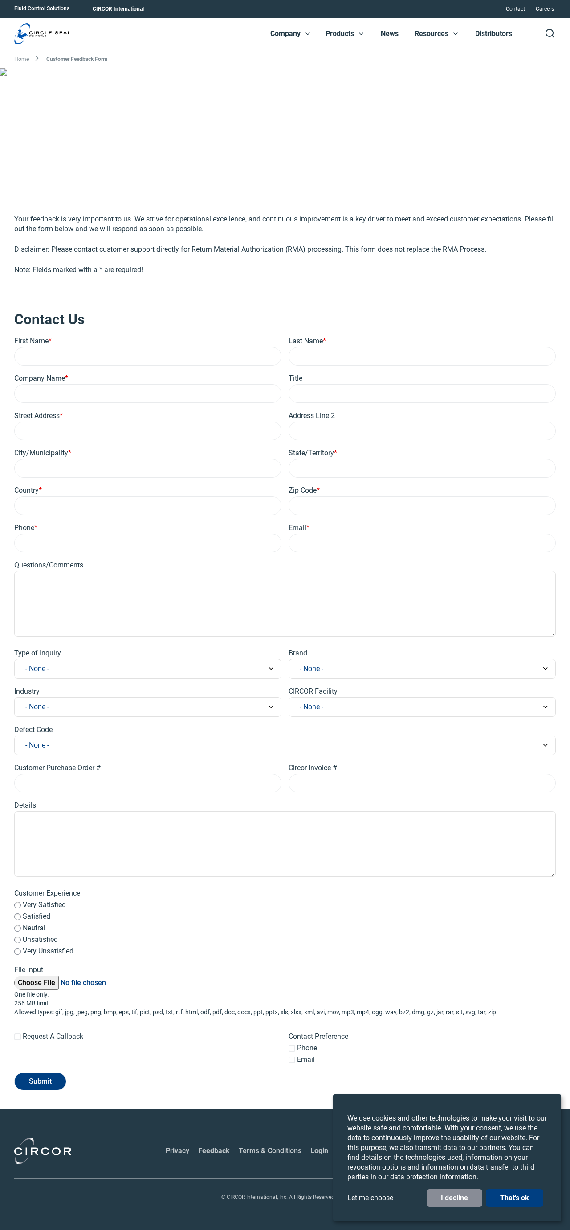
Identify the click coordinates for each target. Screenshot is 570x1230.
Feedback (214, 1150)
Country (26, 490)
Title (295, 378)
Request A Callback (53, 1036)
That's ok (514, 1198)
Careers (545, 9)
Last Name (306, 341)
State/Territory (311, 453)
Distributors (493, 33)
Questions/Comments (48, 565)
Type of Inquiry (37, 653)
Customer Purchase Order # (57, 768)
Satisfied (36, 916)
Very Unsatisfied (48, 951)
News (390, 33)
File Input (28, 969)
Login (319, 1150)
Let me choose (370, 1198)
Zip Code (303, 490)
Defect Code (33, 729)
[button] (307, 33)
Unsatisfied (40, 939)
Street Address (37, 415)
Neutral (34, 928)
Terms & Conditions (270, 1150)
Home (21, 59)
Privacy (177, 1150)
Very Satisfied (44, 904)
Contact (515, 9)
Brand (298, 653)
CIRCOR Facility (313, 691)
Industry (27, 691)
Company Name (39, 378)
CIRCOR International (118, 9)
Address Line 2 (312, 415)
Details (25, 805)
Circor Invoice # (313, 768)
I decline (454, 1198)
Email (297, 527)
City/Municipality (41, 453)
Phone (24, 527)
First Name (31, 341)
